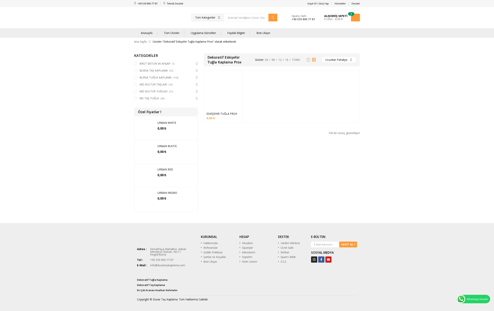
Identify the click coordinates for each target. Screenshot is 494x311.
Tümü (296, 60)
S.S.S (283, 261)
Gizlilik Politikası (213, 252)
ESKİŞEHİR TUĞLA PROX (221, 113)
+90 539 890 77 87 (303, 19)
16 (286, 60)
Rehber (285, 252)
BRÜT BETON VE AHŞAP (155, 63)
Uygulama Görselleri (203, 33)
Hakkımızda (210, 243)
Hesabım (247, 243)
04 (266, 60)
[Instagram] (314, 259)
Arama (272, 17)
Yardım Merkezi (290, 243)
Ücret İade (287, 247)
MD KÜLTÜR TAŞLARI (153, 84)
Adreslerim (248, 252)
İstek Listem (249, 261)
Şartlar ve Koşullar (214, 257)
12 (280, 60)
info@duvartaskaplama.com (167, 265)
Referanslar (210, 247)
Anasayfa (146, 33)
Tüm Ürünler (171, 33)
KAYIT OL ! (348, 244)
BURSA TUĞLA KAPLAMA (156, 77)
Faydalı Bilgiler (236, 33)
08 (273, 60)
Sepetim (247, 257)
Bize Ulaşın (263, 33)
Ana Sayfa (140, 41)
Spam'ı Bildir (288, 257)
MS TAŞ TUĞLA (149, 98)
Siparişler (247, 247)
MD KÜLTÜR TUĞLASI (153, 91)
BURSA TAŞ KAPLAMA (154, 70)
